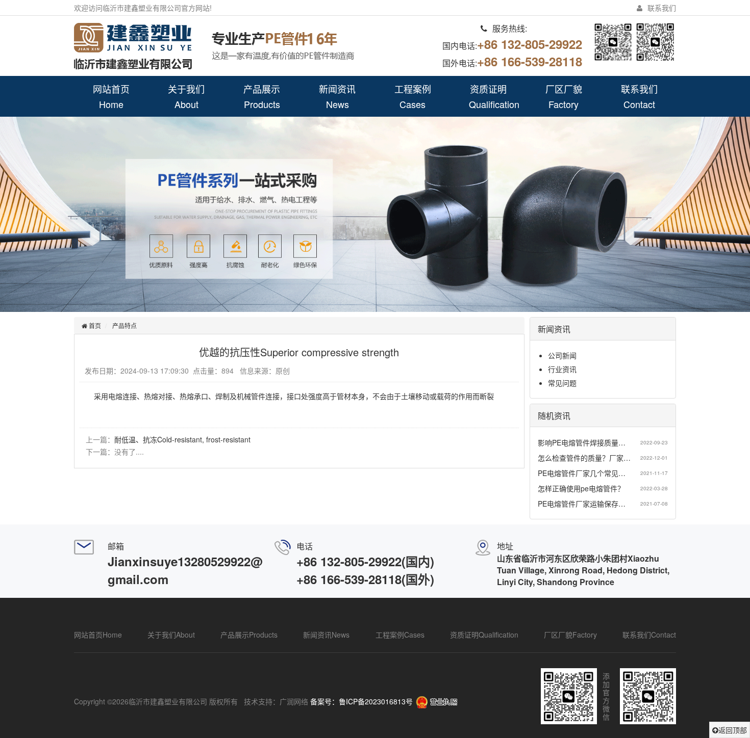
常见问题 (562, 383)
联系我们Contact (639, 96)
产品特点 (124, 325)
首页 (94, 325)
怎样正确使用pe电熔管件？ (581, 488)
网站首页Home (111, 96)
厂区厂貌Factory (563, 96)
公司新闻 (562, 355)
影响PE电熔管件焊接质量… (582, 442)
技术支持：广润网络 (276, 701)
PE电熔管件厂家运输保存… (582, 503)
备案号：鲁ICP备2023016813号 (361, 701)
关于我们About (186, 96)
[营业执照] (436, 701)
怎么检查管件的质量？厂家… (584, 458)
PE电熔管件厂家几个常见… (582, 473)
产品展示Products (261, 96)
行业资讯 (562, 369)
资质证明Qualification (494, 96)
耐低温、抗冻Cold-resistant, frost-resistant (182, 439)
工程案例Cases (412, 96)
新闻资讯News (337, 96)
